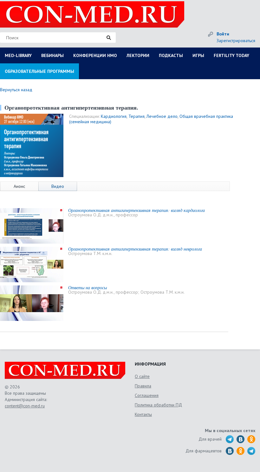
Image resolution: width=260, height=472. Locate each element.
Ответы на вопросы (87, 287)
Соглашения (147, 395)
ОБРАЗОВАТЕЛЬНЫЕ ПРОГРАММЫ (39, 71)
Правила (143, 386)
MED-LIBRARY (18, 55)
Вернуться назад (16, 89)
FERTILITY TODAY (231, 55)
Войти (223, 34)
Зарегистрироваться (236, 40)
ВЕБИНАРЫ (52, 55)
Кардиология (114, 116)
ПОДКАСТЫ (171, 55)
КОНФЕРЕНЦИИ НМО (95, 55)
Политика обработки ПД (158, 405)
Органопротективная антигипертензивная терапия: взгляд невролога (135, 249)
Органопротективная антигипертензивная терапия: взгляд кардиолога (136, 210)
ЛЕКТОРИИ (138, 55)
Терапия (136, 116)
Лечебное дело (162, 116)
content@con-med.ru (25, 406)
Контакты (143, 414)
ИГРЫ (198, 55)
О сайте (142, 376)
